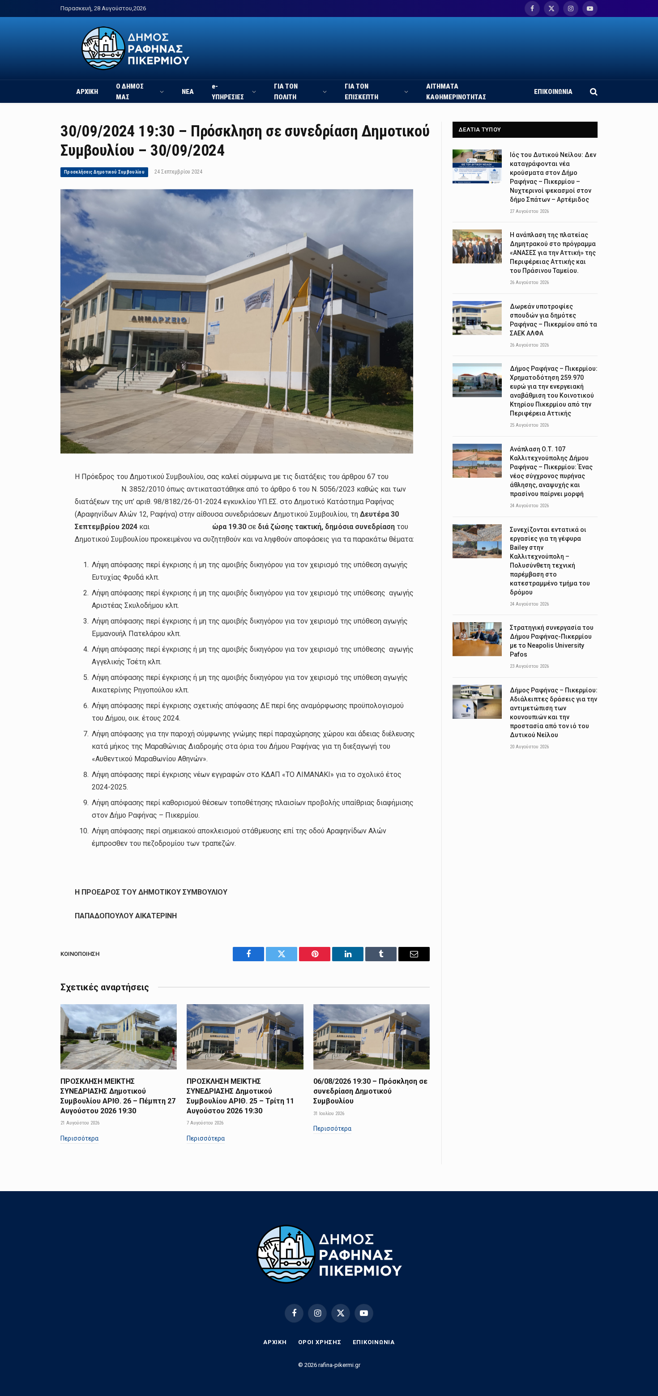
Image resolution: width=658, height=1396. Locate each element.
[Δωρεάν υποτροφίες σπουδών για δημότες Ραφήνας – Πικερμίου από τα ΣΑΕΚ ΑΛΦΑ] (477, 318)
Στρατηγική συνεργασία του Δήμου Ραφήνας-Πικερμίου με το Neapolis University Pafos (552, 641)
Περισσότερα (79, 1138)
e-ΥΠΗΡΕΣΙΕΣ (228, 91)
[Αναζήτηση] (593, 91)
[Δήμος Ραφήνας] (135, 48)
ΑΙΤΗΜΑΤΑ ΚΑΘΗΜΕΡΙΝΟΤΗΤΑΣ (456, 91)
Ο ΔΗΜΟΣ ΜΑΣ (130, 91)
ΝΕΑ (188, 92)
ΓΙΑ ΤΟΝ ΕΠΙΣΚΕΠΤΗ (361, 91)
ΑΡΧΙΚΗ (87, 92)
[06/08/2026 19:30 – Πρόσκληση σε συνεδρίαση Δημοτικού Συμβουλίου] (371, 1036)
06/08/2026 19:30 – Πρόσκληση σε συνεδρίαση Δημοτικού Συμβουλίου (370, 1091)
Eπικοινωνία (374, 1342)
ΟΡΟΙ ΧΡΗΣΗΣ (320, 1342)
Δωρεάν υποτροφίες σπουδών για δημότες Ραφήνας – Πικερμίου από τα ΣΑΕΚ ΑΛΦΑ (553, 320)
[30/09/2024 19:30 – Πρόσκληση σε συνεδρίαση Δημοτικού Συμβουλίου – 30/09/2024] (236, 451)
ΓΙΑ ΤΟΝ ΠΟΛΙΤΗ (286, 91)
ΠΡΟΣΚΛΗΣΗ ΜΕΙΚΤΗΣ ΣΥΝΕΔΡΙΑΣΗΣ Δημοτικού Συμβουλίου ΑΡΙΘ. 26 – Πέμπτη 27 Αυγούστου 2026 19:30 (117, 1096)
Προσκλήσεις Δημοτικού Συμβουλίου (104, 172)
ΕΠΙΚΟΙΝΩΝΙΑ (553, 92)
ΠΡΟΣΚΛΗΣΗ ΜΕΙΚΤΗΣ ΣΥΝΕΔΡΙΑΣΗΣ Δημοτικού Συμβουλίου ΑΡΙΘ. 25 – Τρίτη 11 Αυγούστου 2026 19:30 (240, 1096)
